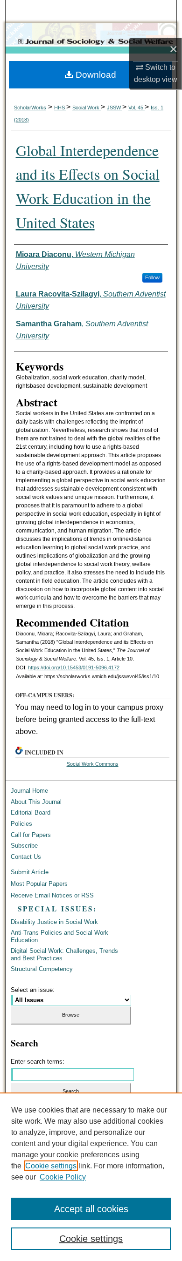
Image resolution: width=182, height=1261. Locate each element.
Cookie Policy (63, 1177)
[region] (91, 1176)
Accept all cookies (91, 1209)
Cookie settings (51, 1166)
